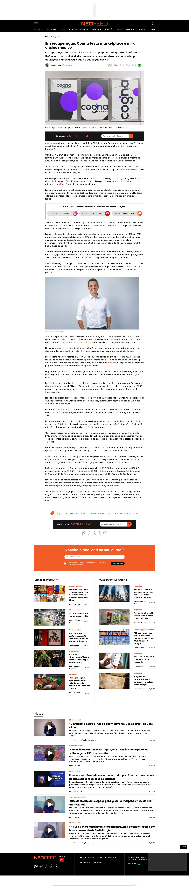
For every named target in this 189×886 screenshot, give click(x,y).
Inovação (109, 29)
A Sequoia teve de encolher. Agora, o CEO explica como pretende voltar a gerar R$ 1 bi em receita (108, 751)
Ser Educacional (83, 342)
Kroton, (110, 513)
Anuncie (91, 857)
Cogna (50, 143)
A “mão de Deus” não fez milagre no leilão (79, 614)
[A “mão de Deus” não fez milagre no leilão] (49, 617)
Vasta (135, 356)
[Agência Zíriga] (139, 863)
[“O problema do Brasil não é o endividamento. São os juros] (49, 727)
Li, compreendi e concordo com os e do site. (87, 564)
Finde (119, 29)
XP (60, 184)
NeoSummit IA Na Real (135, 29)
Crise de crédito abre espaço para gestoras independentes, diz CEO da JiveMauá (110, 802)
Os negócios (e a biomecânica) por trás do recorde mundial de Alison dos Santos (79, 683)
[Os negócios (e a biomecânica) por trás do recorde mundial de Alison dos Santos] (49, 682)
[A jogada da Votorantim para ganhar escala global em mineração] (114, 681)
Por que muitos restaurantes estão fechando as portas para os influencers (78, 637)
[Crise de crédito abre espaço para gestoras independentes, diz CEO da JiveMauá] (49, 804)
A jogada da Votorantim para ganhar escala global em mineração (144, 681)
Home (47, 36)
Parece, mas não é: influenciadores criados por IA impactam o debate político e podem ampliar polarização (111, 777)
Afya (132, 339)
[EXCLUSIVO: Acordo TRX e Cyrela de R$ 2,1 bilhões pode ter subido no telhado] (114, 593)
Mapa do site (97, 863)
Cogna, (59, 513)
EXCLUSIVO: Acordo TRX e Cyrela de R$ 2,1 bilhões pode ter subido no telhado (144, 593)
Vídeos (151, 29)
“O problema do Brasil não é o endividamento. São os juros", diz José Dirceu (111, 725)
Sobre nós (82, 857)
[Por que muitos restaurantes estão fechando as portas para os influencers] (49, 637)
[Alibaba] (114, 637)
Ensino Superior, (97, 513)
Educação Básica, (79, 513)
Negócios (39, 29)
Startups (96, 29)
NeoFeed (125, 169)
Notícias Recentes (46, 580)
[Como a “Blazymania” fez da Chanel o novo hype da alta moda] (49, 658)
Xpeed (125, 181)
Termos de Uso (96, 563)
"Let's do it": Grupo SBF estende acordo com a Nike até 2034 (144, 616)
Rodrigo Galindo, (123, 513)
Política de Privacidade (106, 857)
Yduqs (63, 342)
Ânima (70, 342)
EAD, (67, 513)
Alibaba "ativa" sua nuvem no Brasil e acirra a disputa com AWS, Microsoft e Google (144, 638)
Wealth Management (79, 29)
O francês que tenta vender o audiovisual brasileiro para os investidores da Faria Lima (79, 594)
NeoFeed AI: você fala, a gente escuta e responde (144, 659)
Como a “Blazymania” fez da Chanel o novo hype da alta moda (79, 658)
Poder (63, 29)
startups (112, 362)
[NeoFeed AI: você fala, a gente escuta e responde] (114, 661)
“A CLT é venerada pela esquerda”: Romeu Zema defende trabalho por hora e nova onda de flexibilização (112, 828)
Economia (51, 29)
